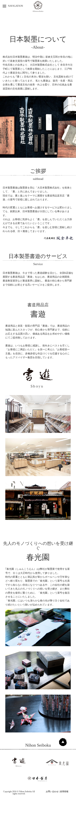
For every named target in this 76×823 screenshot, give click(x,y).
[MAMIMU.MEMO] (38, 670)
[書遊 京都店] (38, 500)
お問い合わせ (52, 791)
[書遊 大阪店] (38, 457)
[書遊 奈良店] (38, 414)
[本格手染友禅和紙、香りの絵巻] (38, 713)
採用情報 (64, 791)
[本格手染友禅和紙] (38, 627)
